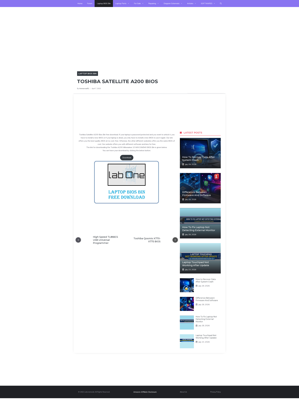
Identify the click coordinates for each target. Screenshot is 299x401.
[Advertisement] (70, 23)
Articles (190, 3)
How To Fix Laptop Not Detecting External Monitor (206, 319)
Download (126, 157)
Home (79, 3)
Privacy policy (215, 392)
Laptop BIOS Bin (104, 3)
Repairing (152, 3)
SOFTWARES (206, 3)
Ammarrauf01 (84, 88)
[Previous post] (78, 239)
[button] (221, 3)
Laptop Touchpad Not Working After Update (206, 336)
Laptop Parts (120, 3)
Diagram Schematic (172, 3)
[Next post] (175, 239)
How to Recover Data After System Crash (206, 280)
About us (183, 392)
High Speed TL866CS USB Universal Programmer (105, 240)
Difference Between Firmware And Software (207, 299)
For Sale (137, 3)
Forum (89, 3)
